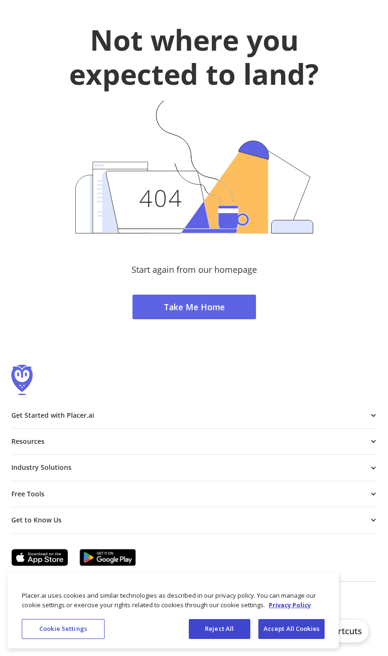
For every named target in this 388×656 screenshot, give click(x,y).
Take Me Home (194, 307)
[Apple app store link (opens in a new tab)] (39, 557)
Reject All (219, 628)
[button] (194, 415)
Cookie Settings (63, 628)
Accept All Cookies (291, 628)
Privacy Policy (290, 605)
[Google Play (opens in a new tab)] (107, 557)
